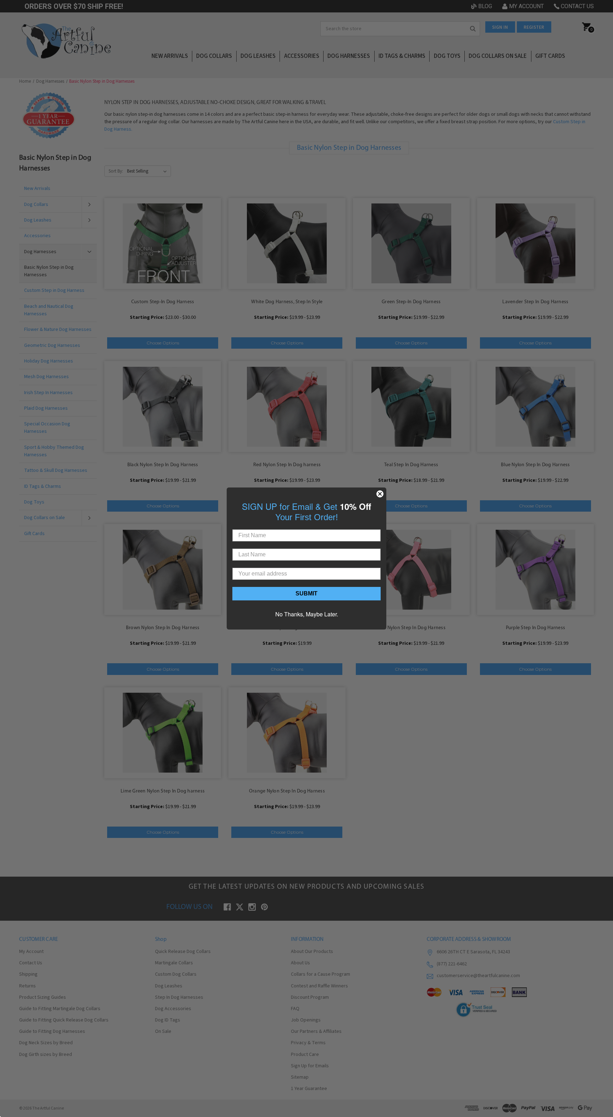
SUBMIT (306, 593)
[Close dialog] (379, 493)
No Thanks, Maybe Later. (306, 614)
